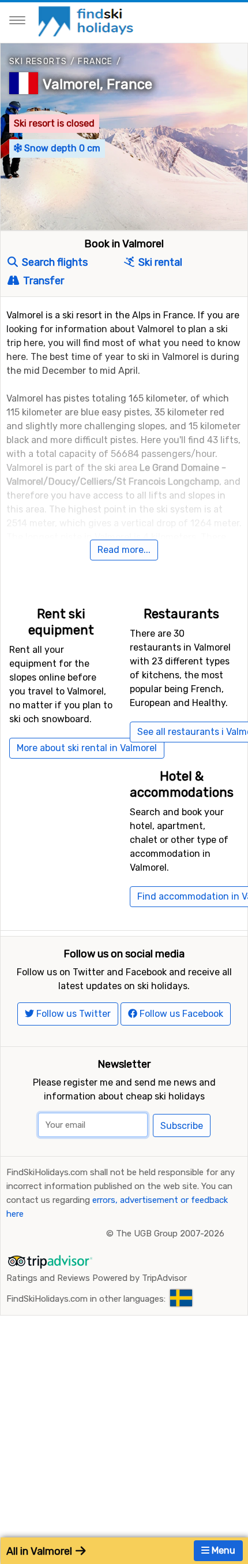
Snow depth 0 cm (61, 148)
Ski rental (159, 262)
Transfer (42, 280)
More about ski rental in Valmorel (87, 747)
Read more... (124, 549)
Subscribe (181, 1125)
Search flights (54, 262)
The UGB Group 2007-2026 (170, 1233)
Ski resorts (38, 61)
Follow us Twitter (72, 1013)
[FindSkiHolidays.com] (87, 20)
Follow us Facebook (180, 1013)
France (95, 61)
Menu (222, 1550)
